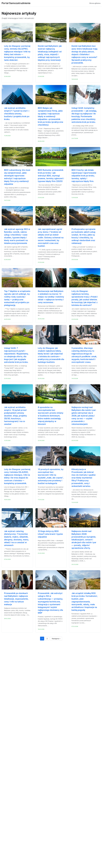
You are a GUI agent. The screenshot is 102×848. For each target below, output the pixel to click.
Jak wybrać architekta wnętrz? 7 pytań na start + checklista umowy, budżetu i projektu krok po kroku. (16, 113)
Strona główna (94, 3)
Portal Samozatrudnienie (16, 3)
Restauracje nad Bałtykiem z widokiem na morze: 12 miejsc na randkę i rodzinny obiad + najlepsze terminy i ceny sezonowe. (51, 297)
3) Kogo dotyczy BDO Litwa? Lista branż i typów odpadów (50, 534)
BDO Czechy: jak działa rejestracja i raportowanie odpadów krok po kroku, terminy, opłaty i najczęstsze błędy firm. (84, 175)
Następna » (56, 639)
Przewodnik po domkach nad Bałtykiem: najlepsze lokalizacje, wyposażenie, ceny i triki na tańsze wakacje (16, 599)
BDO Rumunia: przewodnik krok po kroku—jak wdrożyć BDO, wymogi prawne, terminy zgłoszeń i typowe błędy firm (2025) (51, 175)
